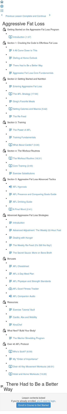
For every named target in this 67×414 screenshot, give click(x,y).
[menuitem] (2, 7)
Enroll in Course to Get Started (33, 405)
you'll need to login (46, 400)
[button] (2, 2)
